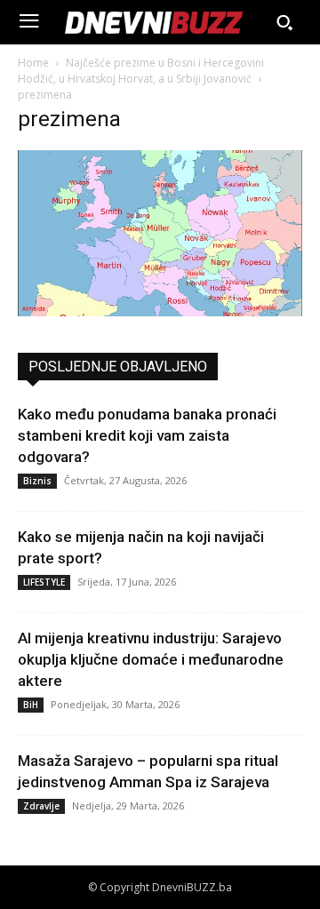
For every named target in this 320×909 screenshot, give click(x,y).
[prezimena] (160, 311)
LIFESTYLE (44, 582)
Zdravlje (41, 806)
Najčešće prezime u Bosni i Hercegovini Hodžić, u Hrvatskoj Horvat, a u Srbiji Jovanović (141, 70)
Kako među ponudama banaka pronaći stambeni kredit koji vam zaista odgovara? (147, 435)
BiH (30, 704)
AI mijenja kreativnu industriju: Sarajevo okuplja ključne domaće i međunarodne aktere (151, 659)
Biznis (37, 480)
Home (33, 62)
